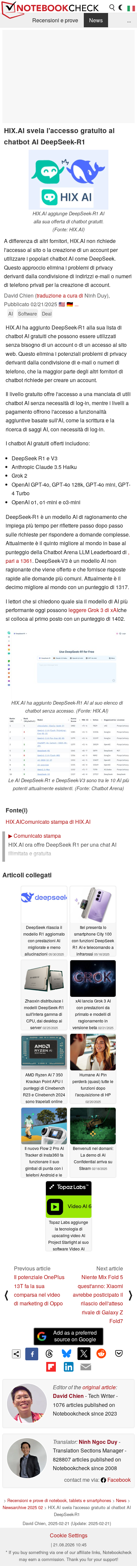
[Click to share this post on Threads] (49, 1354)
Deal (47, 313)
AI (10, 313)
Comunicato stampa (34, 835)
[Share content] (16, 1353)
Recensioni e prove (55, 20)
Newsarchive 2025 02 (23, 1507)
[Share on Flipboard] (51, 1366)
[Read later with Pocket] (118, 1353)
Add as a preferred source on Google (75, 1336)
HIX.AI (13, 821)
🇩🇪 (70, 304)
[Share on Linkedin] (68, 1366)
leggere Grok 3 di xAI (93, 610)
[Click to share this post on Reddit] (101, 1353)
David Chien (68, 1396)
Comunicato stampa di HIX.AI (55, 821)
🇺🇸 (62, 304)
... (129, 20)
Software (27, 313)
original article (99, 1387)
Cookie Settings (68, 1535)
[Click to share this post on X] (83, 1353)
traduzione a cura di (60, 295)
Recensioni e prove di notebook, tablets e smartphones (59, 1500)
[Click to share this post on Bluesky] (66, 1354)
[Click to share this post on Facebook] (31, 1354)
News (96, 20)
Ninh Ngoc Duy (98, 1442)
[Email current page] (85, 1367)
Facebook (118, 1479)
